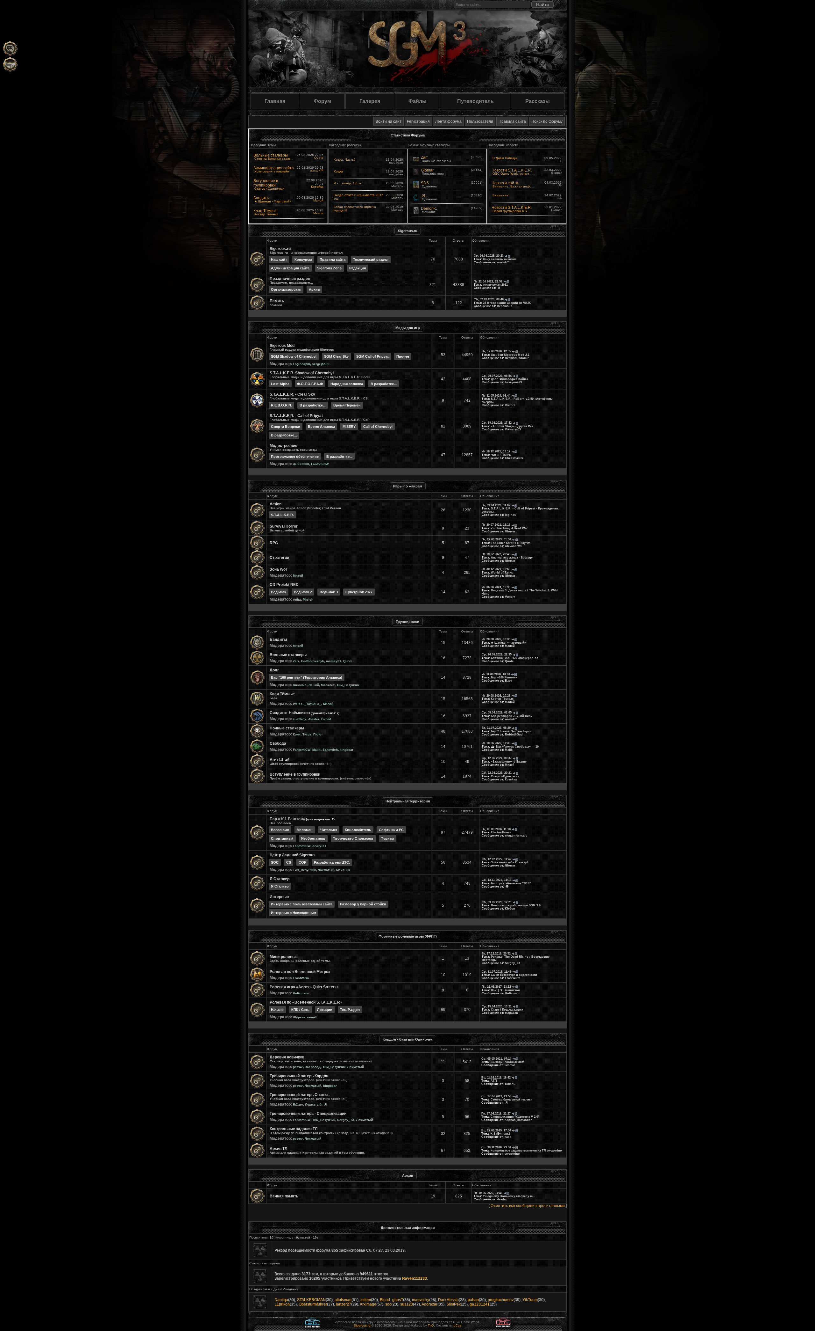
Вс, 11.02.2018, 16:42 (496, 1077)
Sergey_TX (512, 963)
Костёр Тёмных (266, 214)
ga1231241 (480, 1304)
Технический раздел (370, 259)
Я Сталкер (279, 879)
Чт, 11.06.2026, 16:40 (496, 674)
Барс (508, 680)
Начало (277, 1010)
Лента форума (448, 121)
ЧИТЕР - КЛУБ (501, 455)
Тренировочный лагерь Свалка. (300, 1095)
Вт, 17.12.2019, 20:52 (496, 953)
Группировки (407, 622)
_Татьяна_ (312, 704)
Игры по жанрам (407, 486)
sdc (388, 1304)
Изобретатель (313, 838)
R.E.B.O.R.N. (281, 405)
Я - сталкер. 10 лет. (349, 183)
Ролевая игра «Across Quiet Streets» (304, 987)
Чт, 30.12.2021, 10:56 (496, 569)
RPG (274, 543)
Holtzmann (301, 993)
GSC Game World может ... (513, 173)
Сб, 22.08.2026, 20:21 (497, 772)
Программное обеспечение (295, 456)
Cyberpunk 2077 (358, 592)
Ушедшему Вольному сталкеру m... (509, 1196)
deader (502, 1199)
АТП (494, 1080)
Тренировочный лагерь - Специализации (308, 1113)
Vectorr (510, 405)
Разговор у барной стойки (363, 904)
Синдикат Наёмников (290, 713)
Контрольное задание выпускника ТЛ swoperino (526, 1150)
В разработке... (384, 384)
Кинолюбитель (358, 830)
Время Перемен (347, 405)
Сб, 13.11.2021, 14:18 (496, 879)
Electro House (501, 832)
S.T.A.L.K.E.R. (282, 515)
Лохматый (326, 870)
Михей (298, 575)
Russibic (300, 685)
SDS (425, 183)
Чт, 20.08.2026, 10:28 (496, 695)
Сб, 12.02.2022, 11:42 (496, 859)
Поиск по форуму (547, 121)
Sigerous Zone (329, 268)
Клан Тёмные (265, 210)
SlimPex (453, 1304)
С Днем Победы (505, 158)
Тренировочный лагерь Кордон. (299, 1076)
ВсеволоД (313, 1067)
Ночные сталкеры (287, 728)
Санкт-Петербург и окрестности (514, 974)
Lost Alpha (280, 384)
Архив (314, 289)
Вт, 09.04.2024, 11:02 (496, 505)
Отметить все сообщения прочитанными (528, 1205)
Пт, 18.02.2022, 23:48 (496, 554)
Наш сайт (279, 259)
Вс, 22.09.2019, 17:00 (496, 1130)
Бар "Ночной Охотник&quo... (512, 731)
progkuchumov (501, 1300)
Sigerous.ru (407, 231)
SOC (275, 862)
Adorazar (429, 1304)
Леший (313, 685)
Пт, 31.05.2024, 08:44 (496, 395)
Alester (313, 719)
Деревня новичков (287, 1057)
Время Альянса (321, 426)
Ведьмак (278, 592)
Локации (324, 1010)
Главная (275, 101)
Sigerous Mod (282, 345)
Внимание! (501, 195)
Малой (318, 200)
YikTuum (530, 1300)
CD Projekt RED (284, 584)
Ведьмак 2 (303, 592)
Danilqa (281, 1300)
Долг (274, 670)
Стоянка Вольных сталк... (273, 158)
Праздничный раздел (290, 278)
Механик (343, 870)
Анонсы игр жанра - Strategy (512, 557)
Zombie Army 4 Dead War (509, 528)
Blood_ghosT (391, 1300)
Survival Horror (284, 526)
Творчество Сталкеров (353, 838)
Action (275, 504)
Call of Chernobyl (378, 426)
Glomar (427, 170)
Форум (322, 101)
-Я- (423, 196)
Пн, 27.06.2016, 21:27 (496, 1113)
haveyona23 (513, 382)
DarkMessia (448, 1300)
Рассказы (537, 101)
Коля (297, 734)
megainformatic (516, 835)
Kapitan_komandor (518, 1120)
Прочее (402, 356)
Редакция (357, 268)
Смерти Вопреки (285, 426)
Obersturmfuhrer (313, 1304)
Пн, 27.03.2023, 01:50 (496, 539)
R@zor (298, 1104)
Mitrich (308, 599)
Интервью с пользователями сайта (301, 904)
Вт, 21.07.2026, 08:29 (496, 727)
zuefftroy (299, 719)
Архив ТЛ (278, 1148)
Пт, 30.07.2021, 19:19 (496, 524)
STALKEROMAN (311, 1300)
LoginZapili (301, 364)
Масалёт (328, 685)
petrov (298, 1067)
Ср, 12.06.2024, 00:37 (497, 758)
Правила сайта (512, 121)
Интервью (279, 897)
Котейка (317, 186)
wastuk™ (316, 170)
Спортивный (282, 838)
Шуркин (299, 1017)
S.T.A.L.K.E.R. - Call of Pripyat (296, 415)
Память (277, 301)
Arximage (368, 1304)
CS (288, 862)
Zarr (424, 157)
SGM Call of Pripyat (372, 356)
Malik (316, 749)
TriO (431, 1325)
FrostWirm (301, 978)
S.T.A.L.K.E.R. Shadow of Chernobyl (302, 373)
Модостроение (283, 445)
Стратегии (279, 557)
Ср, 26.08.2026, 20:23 (489, 255)
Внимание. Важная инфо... (513, 186)
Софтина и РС (391, 830)
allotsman (343, 1300)
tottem (365, 1300)
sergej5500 (321, 364)
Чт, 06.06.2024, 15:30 (496, 587)
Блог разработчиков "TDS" (511, 883)
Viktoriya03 (513, 429)
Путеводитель (475, 101)
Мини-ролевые (284, 956)
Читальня (328, 830)
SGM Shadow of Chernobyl (293, 356)
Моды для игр (407, 328)
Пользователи (480, 121)
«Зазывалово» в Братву (509, 761)
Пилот (318, 734)
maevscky (420, 1300)
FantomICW (320, 464)
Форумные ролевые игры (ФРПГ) (408, 936)
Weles (297, 704)
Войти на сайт (388, 121)
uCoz (457, 1325)
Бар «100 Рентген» (504, 677)
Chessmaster (514, 458)
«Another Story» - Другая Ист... (513, 426)
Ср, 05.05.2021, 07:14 (496, 1058)
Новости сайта (505, 183)
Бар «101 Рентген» (287, 819)
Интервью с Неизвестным (293, 913)
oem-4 (312, 1017)
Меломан (305, 830)
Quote (318, 157)
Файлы (417, 101)
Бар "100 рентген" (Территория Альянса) (306, 677)
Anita (297, 599)
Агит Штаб (279, 759)
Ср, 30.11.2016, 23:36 (496, 1147)
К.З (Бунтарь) (500, 1133)
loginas (510, 514)
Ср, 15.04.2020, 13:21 (497, 1006)
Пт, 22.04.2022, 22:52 (488, 281)
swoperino (512, 1153)
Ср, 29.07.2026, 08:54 (497, 375)
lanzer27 (343, 1304)
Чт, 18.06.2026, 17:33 (496, 743)
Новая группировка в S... (511, 211)
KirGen (510, 908)
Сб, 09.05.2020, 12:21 (497, 902)
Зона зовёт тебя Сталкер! (509, 862)
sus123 (406, 1304)
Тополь (510, 1084)
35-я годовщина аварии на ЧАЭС (507, 302)
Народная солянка (346, 384)
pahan (473, 1300)
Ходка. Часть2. (345, 159)
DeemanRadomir (517, 358)
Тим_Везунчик (348, 685)
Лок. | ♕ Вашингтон (505, 990)
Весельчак (280, 830)
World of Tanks (502, 572)
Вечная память (284, 1196)
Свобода (278, 743)
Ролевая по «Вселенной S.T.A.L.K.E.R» (306, 1002)
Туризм (387, 838)
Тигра (306, 734)
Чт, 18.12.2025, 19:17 (496, 451)
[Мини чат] (10, 48)
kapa (508, 1136)
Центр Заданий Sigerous (292, 855)
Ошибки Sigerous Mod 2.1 (510, 354)
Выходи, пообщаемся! (507, 1062)
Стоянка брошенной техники (512, 1099)
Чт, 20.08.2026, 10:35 (496, 639)
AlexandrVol (513, 546)
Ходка (338, 171)
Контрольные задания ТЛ (293, 1129)
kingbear (346, 749)
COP (302, 862)
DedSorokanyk (312, 661)
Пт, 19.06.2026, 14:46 (488, 1193)
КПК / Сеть (300, 1010)
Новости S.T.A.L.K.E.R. (512, 170)
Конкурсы (303, 259)
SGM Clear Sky (336, 356)
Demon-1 (429, 208)
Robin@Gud (514, 734)
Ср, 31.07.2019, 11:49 (496, 971)
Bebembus (504, 306)
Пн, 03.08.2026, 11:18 (496, 829)
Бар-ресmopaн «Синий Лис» (511, 716)
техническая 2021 (495, 284)
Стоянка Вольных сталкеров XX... (516, 658)
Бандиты (261, 198)
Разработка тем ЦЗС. (332, 862)
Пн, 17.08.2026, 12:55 (496, 351)
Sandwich (330, 749)
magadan (511, 1012)
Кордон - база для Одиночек (408, 1039)
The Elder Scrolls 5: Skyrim (510, 543)
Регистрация (418, 121)
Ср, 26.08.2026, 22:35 (497, 654)
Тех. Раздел (350, 1010)
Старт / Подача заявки (507, 1009)
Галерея (369, 101)
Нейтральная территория (408, 801)
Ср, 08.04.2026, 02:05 (497, 712)
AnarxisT (319, 846)
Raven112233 (414, 1278)
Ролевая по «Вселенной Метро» (300, 971)
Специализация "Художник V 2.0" (515, 1116)
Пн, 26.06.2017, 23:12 (496, 986)
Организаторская (286, 289)
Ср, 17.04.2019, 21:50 (496, 1096)
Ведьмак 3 (329, 592)
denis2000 (301, 464)
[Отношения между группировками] (10, 64)
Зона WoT (279, 569)
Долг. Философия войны (509, 379)
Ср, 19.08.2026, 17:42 (497, 422)
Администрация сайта (273, 168)
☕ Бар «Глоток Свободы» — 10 (515, 746)
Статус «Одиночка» (269, 188)
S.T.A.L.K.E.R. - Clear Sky (292, 394)
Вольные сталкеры (270, 155)
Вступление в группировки (265, 183)
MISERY (349, 426)
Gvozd (326, 719)
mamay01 (333, 661)
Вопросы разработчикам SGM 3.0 (516, 905)
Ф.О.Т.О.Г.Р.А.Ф (310, 384)
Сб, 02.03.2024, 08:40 (489, 299)
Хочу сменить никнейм (271, 171)
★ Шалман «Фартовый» (272, 201)
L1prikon (282, 1304)
